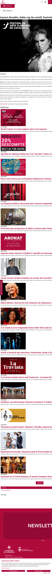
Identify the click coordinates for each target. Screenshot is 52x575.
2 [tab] (42, 540)
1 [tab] (41, 540)
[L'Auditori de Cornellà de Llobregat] (2, 2)
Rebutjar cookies (13, 571)
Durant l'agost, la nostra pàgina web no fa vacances (24, 129)
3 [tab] (43, 540)
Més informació (6, 568)
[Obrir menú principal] (50, 2)
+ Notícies (39, 483)
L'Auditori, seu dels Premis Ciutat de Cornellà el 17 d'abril (26, 402)
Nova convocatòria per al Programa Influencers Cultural (26, 179)
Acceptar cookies (39, 571)
